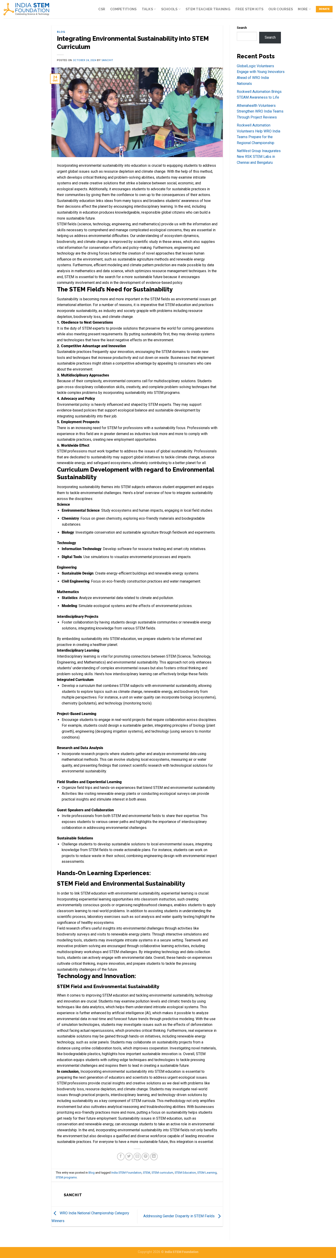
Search (242, 28)
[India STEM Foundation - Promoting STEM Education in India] (26, 9)
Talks (147, 9)
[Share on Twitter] (129, 1156)
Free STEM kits (249, 9)
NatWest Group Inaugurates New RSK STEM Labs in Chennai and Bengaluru (259, 157)
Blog (61, 31)
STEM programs (66, 1177)
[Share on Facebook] (121, 1156)
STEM (146, 1172)
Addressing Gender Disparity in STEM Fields (179, 1216)
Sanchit (107, 60)
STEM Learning (207, 1172)
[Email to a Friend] (137, 1156)
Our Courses (280, 9)
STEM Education (185, 1172)
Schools (169, 9)
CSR (101, 9)
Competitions (123, 9)
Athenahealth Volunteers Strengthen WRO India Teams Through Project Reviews (260, 111)
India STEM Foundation (126, 1172)
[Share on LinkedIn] (154, 1156)
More (303, 9)
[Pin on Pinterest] (145, 1156)
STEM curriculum (162, 1172)
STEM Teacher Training (208, 9)
